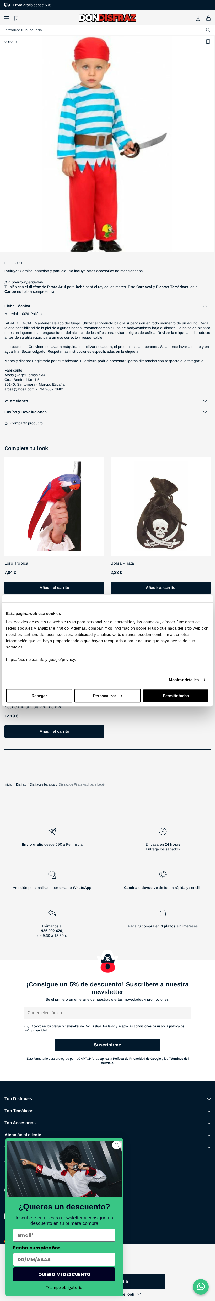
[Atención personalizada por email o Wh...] (52, 882)
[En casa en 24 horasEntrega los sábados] (163, 841)
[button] (6, 18)
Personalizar (104, 695)
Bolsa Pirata (122, 563)
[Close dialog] (116, 1144)
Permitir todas (176, 695)
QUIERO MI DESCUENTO (64, 1274)
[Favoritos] (17, 18)
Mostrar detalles (184, 679)
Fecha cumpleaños (37, 1247)
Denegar (39, 695)
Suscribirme (107, 1044)
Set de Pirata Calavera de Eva (33, 707)
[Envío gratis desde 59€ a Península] (52, 841)
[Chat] (201, 1287)
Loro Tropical (17, 563)
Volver (10, 42)
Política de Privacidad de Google (137, 1059)
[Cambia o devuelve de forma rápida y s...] (163, 882)
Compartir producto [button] (26, 423)
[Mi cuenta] (198, 18)
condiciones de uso (148, 1026)
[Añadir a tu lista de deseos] (208, 42)
